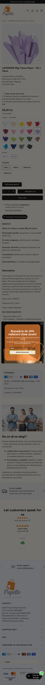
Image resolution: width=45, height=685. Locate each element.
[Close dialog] (41, 323)
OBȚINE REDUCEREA (22, 352)
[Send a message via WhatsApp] (41, 673)
